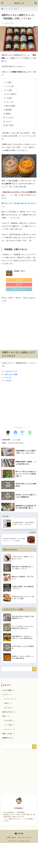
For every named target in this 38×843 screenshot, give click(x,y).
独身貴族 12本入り (20, 271)
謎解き (8, 703)
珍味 (9, 443)
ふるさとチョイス (11, 371)
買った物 (8, 708)
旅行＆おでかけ (9, 712)
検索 (34, 669)
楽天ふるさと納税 (11, 374)
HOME (20, 833)
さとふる (8, 377)
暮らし (6, 716)
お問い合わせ (11, 837)
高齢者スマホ (8, 738)
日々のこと (9, 729)
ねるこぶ (19, 3)
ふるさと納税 (16, 440)
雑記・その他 (8, 733)
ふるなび (8, 380)
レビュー (7, 694)
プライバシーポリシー (24, 837)
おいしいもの (10, 699)
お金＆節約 (9, 720)
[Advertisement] (19, 324)
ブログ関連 (9, 725)
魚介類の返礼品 (18, 443)
